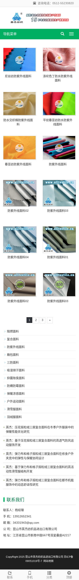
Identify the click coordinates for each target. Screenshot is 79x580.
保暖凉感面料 (16, 393)
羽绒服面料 (14, 417)
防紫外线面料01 (57, 257)
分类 (49, 577)
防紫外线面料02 (18, 210)
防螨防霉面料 (16, 385)
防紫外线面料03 (57, 210)
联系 (10, 577)
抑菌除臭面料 (16, 378)
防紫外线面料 (58, 164)
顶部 (69, 577)
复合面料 (13, 339)
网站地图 (48, 561)
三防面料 (13, 362)
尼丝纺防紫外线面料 (18, 76)
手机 (30, 577)
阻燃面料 (13, 331)
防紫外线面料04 (18, 257)
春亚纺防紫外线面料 (18, 164)
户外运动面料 (16, 401)
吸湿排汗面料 (16, 370)
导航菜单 (10, 34)
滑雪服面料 (14, 409)
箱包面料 (13, 354)
